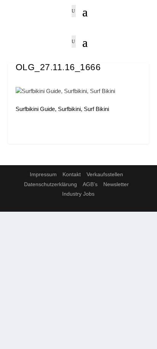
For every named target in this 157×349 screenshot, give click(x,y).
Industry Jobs (78, 194)
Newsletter (116, 184)
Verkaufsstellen (105, 174)
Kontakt (71, 174)
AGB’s (90, 184)
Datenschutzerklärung (50, 184)
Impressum (43, 174)
